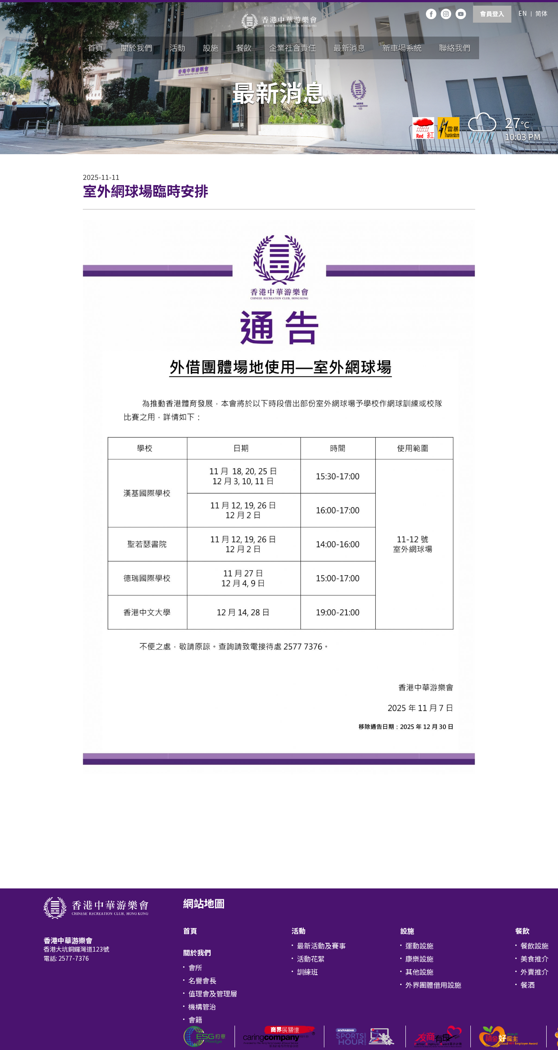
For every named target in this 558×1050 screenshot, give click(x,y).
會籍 (195, 1019)
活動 (177, 47)
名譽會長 (202, 980)
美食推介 (534, 958)
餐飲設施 (534, 945)
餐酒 (527, 984)
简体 (541, 13)
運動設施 (419, 945)
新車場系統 (402, 47)
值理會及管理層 (212, 993)
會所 (195, 967)
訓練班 (307, 971)
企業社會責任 (292, 47)
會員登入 (492, 13)
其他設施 (419, 971)
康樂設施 (419, 958)
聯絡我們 (454, 47)
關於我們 (136, 47)
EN (522, 13)
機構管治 (202, 1006)
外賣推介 (534, 971)
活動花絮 (311, 958)
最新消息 (349, 47)
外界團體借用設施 (433, 984)
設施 (210, 47)
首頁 (95, 47)
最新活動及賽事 (321, 945)
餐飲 (244, 47)
